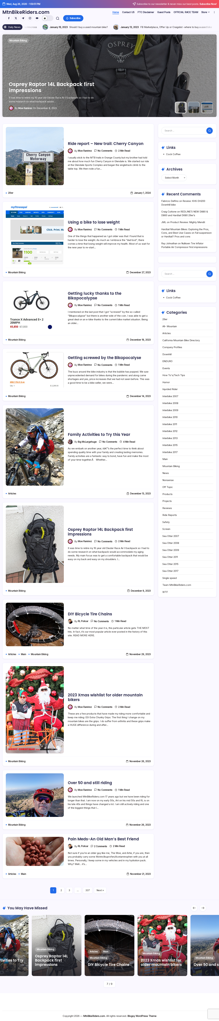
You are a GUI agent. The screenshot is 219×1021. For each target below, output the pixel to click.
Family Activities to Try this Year (99, 434)
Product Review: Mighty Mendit (187, 222)
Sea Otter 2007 (170, 536)
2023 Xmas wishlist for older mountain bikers (105, 697)
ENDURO (167, 361)
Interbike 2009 (170, 410)
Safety (166, 522)
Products (167, 494)
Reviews (167, 508)
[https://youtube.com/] (37, 18)
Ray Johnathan (169, 243)
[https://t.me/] (23, 18)
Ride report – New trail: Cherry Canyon (48, 87)
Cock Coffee (173, 154)
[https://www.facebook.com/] (9, 18)
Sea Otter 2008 (170, 542)
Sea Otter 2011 (170, 556)
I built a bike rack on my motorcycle (140, 27)
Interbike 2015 (170, 445)
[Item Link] (162, 945)
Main (165, 459)
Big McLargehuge (87, 441)
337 (87, 890)
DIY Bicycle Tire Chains (90, 614)
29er (164, 319)
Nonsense (168, 480)
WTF (165, 592)
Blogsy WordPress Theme (141, 1015)
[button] (47, 18)
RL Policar (83, 621)
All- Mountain (169, 326)
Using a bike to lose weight (94, 222)
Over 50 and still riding (90, 782)
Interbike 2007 (170, 396)
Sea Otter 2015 (170, 564)
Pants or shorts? (79, 27)
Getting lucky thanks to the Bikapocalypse (94, 296)
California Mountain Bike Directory (181, 340)
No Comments (105, 150)
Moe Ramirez (25, 108)
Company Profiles (172, 347)
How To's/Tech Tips (173, 375)
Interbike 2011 (169, 424)
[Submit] (209, 130)
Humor (166, 382)
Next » (100, 890)
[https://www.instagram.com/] (30, 18)
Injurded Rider (170, 389)
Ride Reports (169, 515)
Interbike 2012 (169, 431)
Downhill (167, 354)
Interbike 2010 (170, 417)
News (165, 473)
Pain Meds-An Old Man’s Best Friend (103, 839)
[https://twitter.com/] (16, 18)
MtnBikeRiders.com (26, 12)
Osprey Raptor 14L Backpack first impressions (100, 532)
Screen (166, 529)
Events (166, 368)
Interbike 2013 (170, 438)
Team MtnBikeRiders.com (176, 584)
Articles (166, 333)
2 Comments (100, 846)
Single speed (169, 578)
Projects (167, 501)
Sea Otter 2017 (170, 570)
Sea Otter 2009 (170, 550)
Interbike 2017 (170, 452)
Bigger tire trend (202, 27)
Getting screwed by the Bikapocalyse (104, 357)
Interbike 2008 (170, 403)
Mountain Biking (171, 466)
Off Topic (167, 487)
